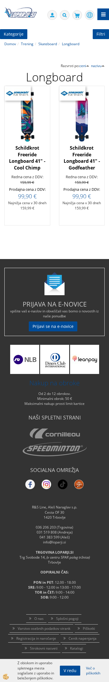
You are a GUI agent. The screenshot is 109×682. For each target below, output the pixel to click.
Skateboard (47, 43)
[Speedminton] (54, 449)
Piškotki (89, 628)
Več (27, 133)
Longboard (70, 43)
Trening (27, 43)
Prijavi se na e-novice (53, 326)
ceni (82, 65)
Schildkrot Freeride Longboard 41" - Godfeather (82, 158)
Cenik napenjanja (83, 638)
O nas (39, 618)
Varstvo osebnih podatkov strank (44, 628)
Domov (10, 43)
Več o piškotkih (93, 671)
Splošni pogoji (67, 618)
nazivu (96, 65)
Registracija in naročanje (36, 638)
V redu (70, 670)
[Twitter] (46, 484)
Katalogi (76, 648)
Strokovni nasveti (44, 648)
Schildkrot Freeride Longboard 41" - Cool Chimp (27, 158)
